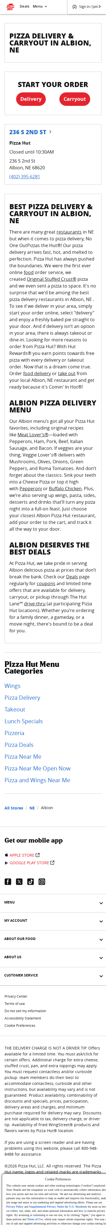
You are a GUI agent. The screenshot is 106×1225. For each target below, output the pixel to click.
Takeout (15, 709)
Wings (13, 686)
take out (66, 373)
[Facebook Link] (10, 881)
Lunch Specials (24, 721)
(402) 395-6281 (24, 177)
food (29, 272)
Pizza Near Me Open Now (38, 768)
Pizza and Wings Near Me (37, 780)
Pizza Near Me (23, 756)
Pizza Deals (19, 745)
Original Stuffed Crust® (51, 279)
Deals (24, 6)
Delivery (31, 98)
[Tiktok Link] (32, 881)
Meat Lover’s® (33, 435)
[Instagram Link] (44, 881)
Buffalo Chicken (65, 488)
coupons (46, 583)
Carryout (75, 98)
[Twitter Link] (21, 881)
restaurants (69, 232)
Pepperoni (31, 488)
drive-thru (35, 604)
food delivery (37, 373)
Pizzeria (14, 733)
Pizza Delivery (22, 697)
